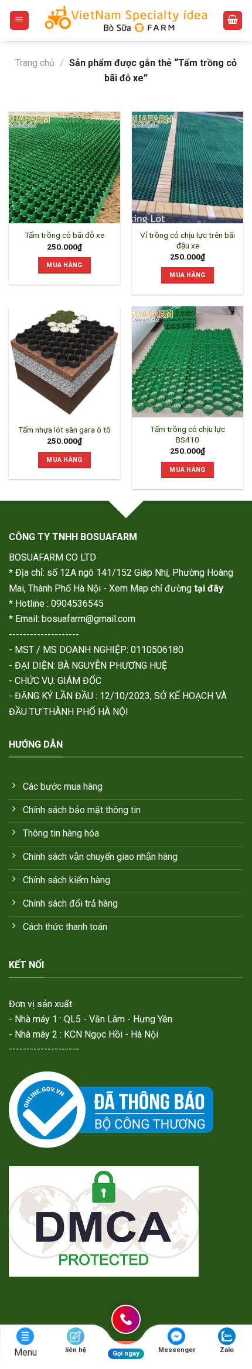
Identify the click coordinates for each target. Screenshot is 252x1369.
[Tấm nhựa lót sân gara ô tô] (64, 361)
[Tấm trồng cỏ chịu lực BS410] (187, 361)
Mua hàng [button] (64, 265)
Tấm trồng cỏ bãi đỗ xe (64, 235)
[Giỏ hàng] (232, 20)
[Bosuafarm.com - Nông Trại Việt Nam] (126, 20)
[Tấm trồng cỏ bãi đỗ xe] (64, 167)
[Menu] (19, 20)
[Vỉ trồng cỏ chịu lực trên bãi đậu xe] (187, 167)
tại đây (208, 588)
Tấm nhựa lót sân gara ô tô (64, 429)
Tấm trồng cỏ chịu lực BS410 (187, 434)
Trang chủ (35, 62)
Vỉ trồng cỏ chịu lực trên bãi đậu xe (187, 240)
